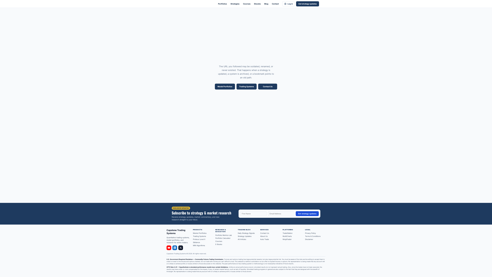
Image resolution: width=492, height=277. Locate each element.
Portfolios (222, 4)
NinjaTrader (287, 239)
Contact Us (268, 86)
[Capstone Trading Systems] (192, 4)
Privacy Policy (310, 233)
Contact (275, 4)
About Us (264, 236)
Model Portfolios (225, 86)
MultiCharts (287, 236)
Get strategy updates (307, 4)
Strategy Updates (245, 236)
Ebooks (257, 4)
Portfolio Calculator (222, 238)
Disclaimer (309, 239)
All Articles (242, 239)
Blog (266, 4)
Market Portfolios (200, 233)
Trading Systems (246, 86)
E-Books (218, 244)
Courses (246, 4)
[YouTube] (169, 247)
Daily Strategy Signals (246, 233)
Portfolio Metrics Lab (223, 235)
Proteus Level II (199, 239)
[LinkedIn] (174, 247)
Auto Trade (264, 239)
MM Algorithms (199, 245)
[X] (180, 247)
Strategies (234, 4)
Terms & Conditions (313, 236)
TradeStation (288, 233)
